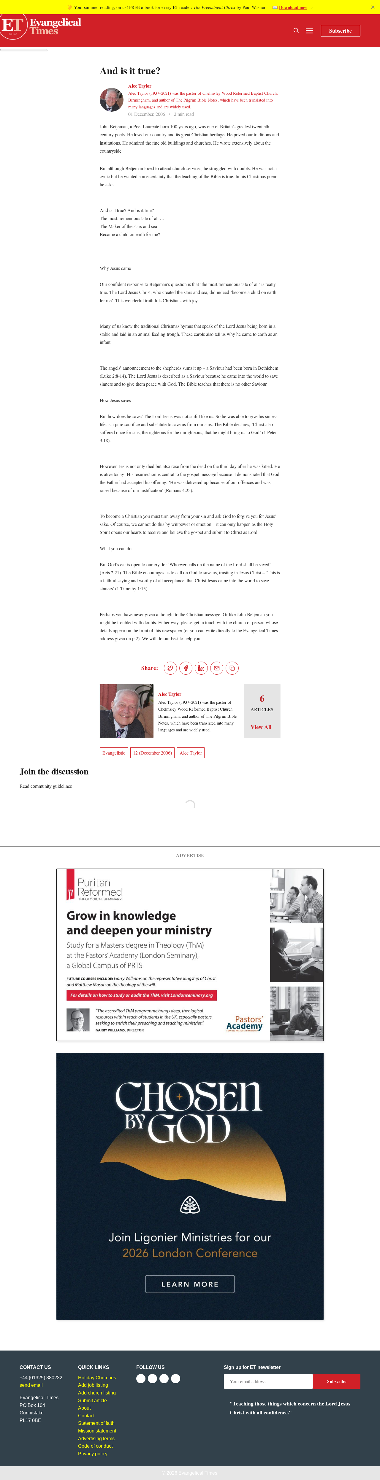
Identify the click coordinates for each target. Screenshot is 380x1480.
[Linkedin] (175, 1378)
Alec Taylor (139, 85)
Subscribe (340, 30)
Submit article (92, 1400)
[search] (296, 30)
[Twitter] (152, 1378)
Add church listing (97, 1392)
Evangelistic (113, 753)
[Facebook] (140, 1378)
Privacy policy (92, 1453)
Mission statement (97, 1430)
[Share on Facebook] (185, 668)
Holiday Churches (97, 1377)
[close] (373, 7)
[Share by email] (216, 668)
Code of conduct (95, 1446)
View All (261, 727)
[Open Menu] (309, 31)
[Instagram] (164, 1378)
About (84, 1408)
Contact (86, 1415)
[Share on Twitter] (170, 668)
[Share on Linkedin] (201, 668)
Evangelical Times (197, 1473)
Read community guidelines (46, 786)
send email (31, 1385)
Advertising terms (96, 1438)
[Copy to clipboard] (232, 668)
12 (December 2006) (152, 753)
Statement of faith (96, 1423)
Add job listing (93, 1385)
